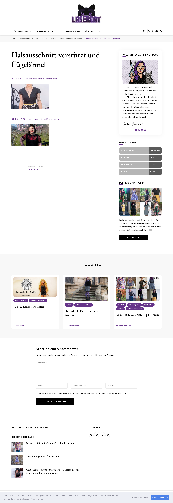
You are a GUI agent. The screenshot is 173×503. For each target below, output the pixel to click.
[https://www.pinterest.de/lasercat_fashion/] (107, 434)
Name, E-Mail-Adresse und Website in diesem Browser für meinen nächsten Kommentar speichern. (85, 393)
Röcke (69, 305)
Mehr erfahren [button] (37, 499)
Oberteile (148, 305)
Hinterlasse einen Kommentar (41, 78)
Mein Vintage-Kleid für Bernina (42, 456)
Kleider (37, 38)
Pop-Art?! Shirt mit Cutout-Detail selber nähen (50, 443)
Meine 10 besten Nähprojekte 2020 (137, 315)
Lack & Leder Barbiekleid (28, 307)
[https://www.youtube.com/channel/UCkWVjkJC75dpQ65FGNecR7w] (102, 434)
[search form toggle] (144, 31)
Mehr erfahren (133, 237)
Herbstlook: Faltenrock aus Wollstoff (81, 313)
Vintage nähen (72, 31)
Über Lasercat (21, 31)
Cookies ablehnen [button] (140, 498)
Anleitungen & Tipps (46, 31)
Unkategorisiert (38, 300)
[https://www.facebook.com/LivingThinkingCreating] (91, 434)
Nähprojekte (91, 31)
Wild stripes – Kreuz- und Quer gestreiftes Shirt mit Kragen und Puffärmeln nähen (52, 471)
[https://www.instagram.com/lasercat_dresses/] (96, 434)
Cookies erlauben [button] (160, 498)
